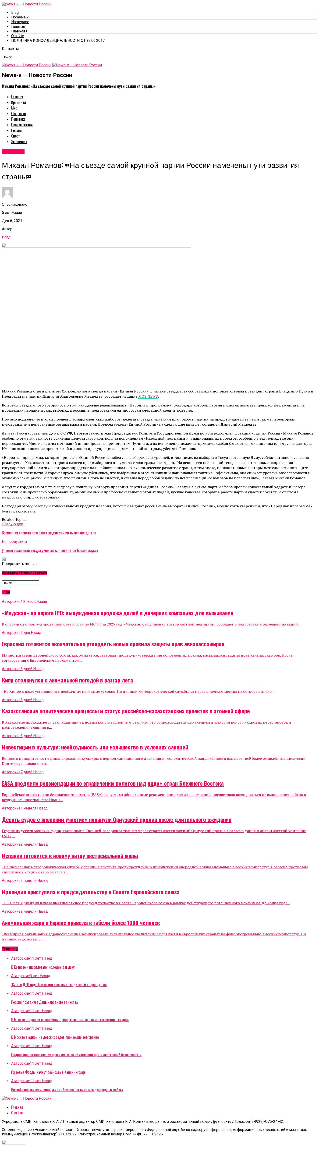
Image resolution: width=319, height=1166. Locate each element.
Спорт (15, 136)
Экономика (19, 141)
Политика (18, 119)
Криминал (18, 102)
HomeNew (19, 17)
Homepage (20, 22)
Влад (6, 237)
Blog (15, 12)
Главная (18, 26)
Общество (18, 113)
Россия (16, 130)
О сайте (17, 36)
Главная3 (19, 31)
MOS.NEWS (148, 396)
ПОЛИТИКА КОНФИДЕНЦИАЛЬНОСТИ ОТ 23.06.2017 (58, 40)
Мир (14, 108)
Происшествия (22, 124)
